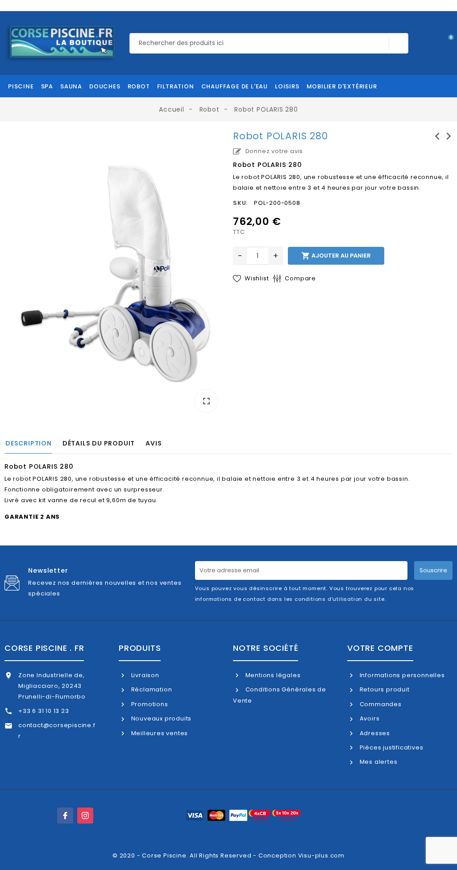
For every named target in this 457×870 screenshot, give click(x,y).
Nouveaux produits (160, 718)
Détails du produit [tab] (98, 443)
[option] (114, 274)
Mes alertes (377, 762)
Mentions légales (272, 675)
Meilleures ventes (158, 733)
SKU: (240, 203)
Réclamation (150, 689)
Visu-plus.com (321, 855)
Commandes (380, 704)
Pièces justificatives (390, 747)
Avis (153, 443)
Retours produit (384, 689)
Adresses (374, 733)
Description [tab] (28, 443)
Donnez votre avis (273, 151)
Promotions (148, 704)
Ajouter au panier (336, 255)
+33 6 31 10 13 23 (43, 711)
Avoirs (368, 718)
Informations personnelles (401, 675)
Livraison (144, 675)
